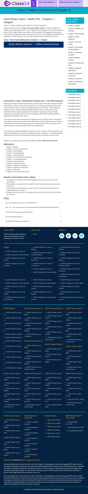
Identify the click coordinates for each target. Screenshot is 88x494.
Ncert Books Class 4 (74, 103)
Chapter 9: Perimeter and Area (76, 64)
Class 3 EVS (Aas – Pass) (75, 399)
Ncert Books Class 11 (74, 124)
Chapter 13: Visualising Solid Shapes (75, 83)
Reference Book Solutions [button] (70, 2)
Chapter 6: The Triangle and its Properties (75, 48)
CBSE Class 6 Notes (53, 436)
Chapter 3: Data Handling (76, 34)
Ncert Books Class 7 (74, 112)
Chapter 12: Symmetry (75, 78)
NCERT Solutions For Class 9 (42, 280)
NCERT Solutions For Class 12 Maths (17, 255)
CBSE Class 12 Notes (54, 420)
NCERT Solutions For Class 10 (15, 280)
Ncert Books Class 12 (74, 126)
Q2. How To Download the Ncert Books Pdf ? (19, 212)
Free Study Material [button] (46, 2)
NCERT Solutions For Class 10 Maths (17, 283)
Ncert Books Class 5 (74, 106)
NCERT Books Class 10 (54, 312)
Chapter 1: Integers (74, 25)
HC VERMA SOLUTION (74, 431)
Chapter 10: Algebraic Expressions (74, 69)
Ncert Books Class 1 (74, 94)
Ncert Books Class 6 (74, 109)
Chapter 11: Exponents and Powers (75, 74)
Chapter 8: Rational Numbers (74, 59)
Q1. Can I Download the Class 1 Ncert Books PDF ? (21, 203)
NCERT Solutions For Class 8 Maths (72, 283)
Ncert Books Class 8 (74, 115)
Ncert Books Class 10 (74, 121)
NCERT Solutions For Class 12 (15, 251)
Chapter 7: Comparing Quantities (75, 54)
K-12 (34, 3)
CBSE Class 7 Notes (53, 433)
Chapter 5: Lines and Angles (74, 43)
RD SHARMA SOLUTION (75, 427)
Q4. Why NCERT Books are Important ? (18, 221)
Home (35, 234)
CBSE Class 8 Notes (53, 430)
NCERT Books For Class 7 (14, 337)
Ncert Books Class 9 (74, 118)
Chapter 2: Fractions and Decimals (75, 30)
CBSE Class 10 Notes (54, 426)
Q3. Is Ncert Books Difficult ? (14, 216)
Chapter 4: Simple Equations (73, 38)
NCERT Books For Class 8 (14, 334)
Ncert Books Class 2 (74, 97)
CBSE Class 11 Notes (54, 423)
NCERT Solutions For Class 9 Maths (44, 283)
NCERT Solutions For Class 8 (70, 280)
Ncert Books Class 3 (74, 100)
